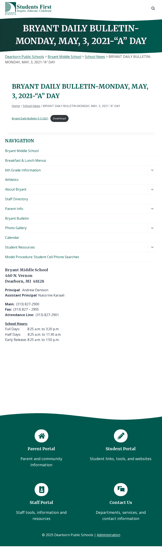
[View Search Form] (153, 8)
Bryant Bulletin (17, 218)
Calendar (12, 237)
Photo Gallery (16, 228)
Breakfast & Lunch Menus (25, 160)
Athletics (12, 179)
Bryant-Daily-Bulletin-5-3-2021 (30, 118)
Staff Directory (16, 199)
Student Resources (20, 247)
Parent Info (14, 208)
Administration (108, 535)
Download (59, 118)
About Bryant (15, 189)
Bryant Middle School (22, 150)
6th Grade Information (23, 170)
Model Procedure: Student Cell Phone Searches (42, 257)
